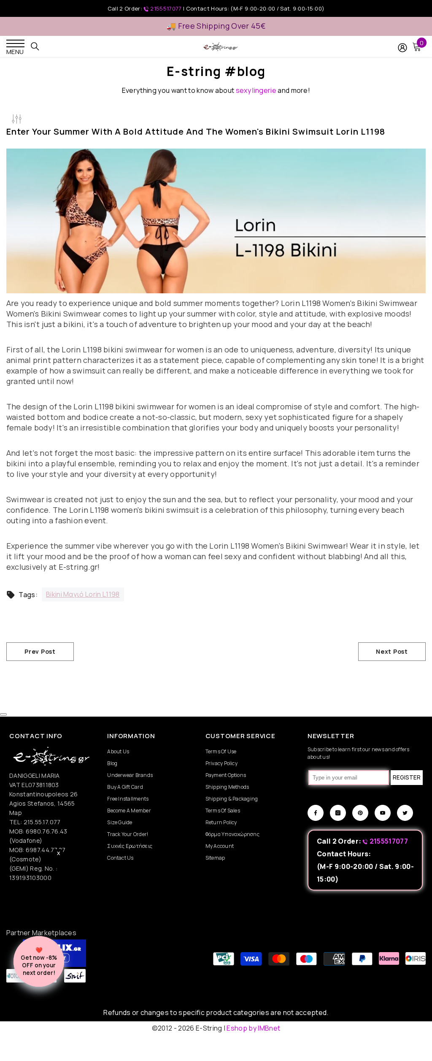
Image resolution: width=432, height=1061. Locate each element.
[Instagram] (338, 813)
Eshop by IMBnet (253, 1028)
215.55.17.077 (42, 822)
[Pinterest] (360, 813)
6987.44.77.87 (46, 850)
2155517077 (166, 8)
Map (15, 813)
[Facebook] (316, 813)
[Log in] (402, 47)
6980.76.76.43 (47, 831)
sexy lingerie (256, 90)
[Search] (35, 46)
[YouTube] (383, 813)
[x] (51, 892)
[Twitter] (405, 813)
